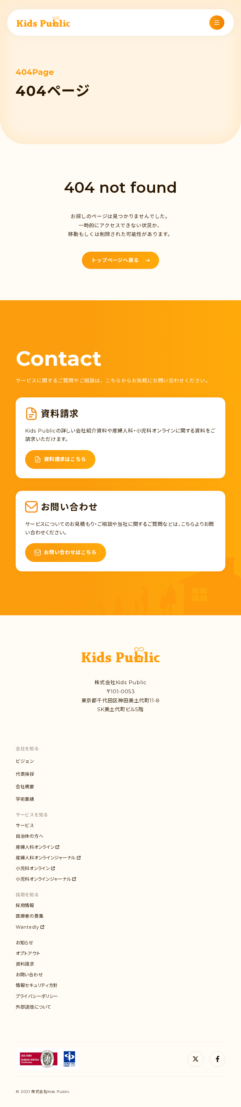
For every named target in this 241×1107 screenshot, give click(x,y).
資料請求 (25, 964)
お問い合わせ (29, 975)
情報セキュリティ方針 (37, 985)
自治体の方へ (29, 836)
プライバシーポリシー (37, 996)
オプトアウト (28, 953)
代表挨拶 (25, 774)
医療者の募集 (29, 916)
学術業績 (25, 799)
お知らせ (24, 943)
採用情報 (25, 905)
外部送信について (33, 1007)
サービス (25, 825)
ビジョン (25, 761)
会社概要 (25, 787)
